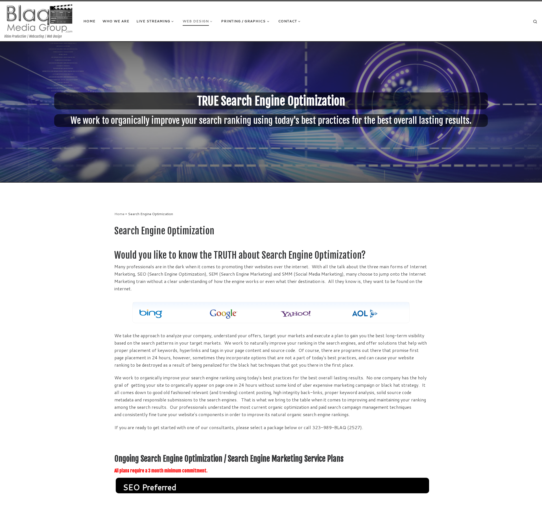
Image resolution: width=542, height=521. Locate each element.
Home (119, 213)
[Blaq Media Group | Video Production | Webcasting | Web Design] (39, 17)
